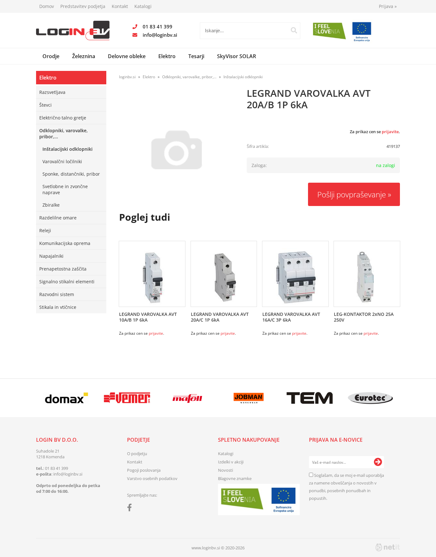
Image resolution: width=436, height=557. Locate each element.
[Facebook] (131, 509)
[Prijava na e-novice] (378, 462)
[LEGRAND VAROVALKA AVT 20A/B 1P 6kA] (176, 149)
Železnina (83, 56)
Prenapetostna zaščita (62, 269)
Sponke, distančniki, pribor (71, 174)
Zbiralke (51, 205)
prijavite (390, 131)
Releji (45, 230)
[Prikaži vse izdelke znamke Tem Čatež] (309, 398)
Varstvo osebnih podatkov (152, 478)
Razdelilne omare (58, 218)
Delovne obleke (127, 56)
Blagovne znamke (235, 478)
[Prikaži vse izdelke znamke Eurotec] (370, 398)
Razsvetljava (52, 92)
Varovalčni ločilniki (62, 161)
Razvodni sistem (56, 294)
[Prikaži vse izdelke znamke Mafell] (188, 398)
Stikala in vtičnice (57, 307)
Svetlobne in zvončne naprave (65, 189)
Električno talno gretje (62, 118)
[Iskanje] (294, 30)
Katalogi (143, 6)
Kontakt (120, 6)
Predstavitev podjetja (82, 6)
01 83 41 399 (157, 26)
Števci (45, 105)
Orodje (50, 56)
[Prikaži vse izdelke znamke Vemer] (127, 398)
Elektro (167, 56)
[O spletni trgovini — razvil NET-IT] (388, 547)
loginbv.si (127, 77)
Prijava (388, 6)
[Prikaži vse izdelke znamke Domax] (66, 398)
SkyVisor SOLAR (236, 56)
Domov (46, 6)
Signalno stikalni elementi (66, 281)
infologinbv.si (160, 35)
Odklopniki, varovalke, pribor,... (63, 133)
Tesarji (196, 56)
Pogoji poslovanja (144, 470)
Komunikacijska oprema (64, 243)
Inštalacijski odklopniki (67, 149)
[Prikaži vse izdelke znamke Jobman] (249, 398)
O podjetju (137, 453)
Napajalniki (51, 256)
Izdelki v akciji (231, 462)
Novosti (225, 470)
